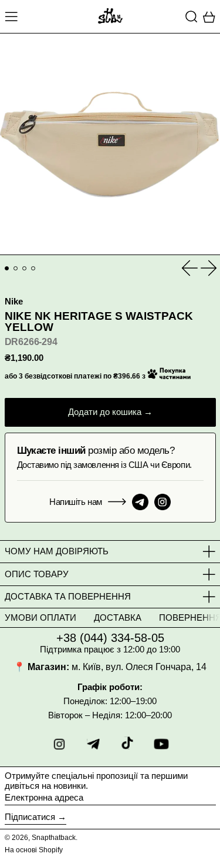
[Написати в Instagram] (162, 502)
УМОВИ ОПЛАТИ (40, 617)
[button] (191, 16)
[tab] (7, 268)
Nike (14, 301)
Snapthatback (54, 837)
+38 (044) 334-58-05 (110, 637)
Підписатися (30, 817)
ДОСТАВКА (117, 617)
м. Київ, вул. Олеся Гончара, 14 (139, 667)
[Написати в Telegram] (140, 502)
